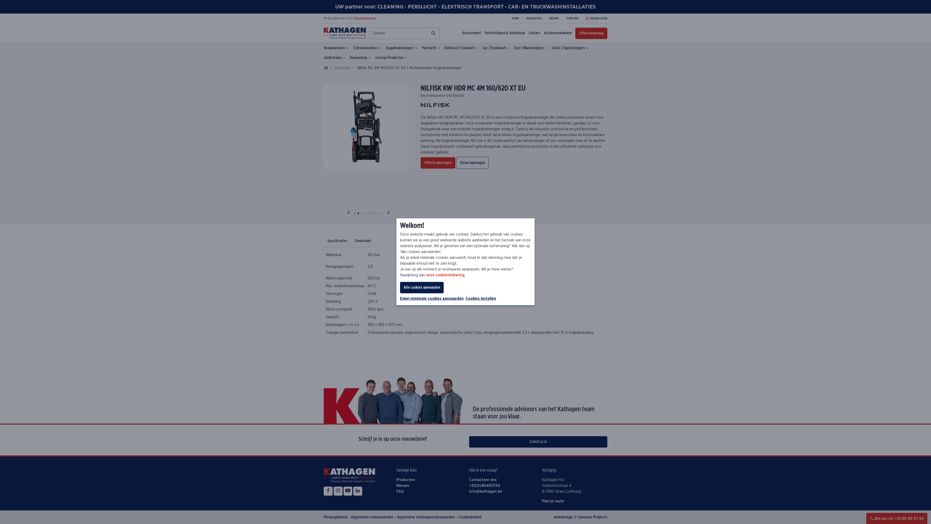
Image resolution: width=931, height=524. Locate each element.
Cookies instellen (481, 299)
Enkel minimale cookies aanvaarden (432, 299)
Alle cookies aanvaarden (422, 287)
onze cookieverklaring (445, 275)
